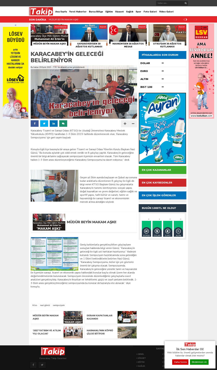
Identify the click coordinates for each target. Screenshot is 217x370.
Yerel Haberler (78, 11)
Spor (138, 11)
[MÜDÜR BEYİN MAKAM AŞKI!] (49, 27)
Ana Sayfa (61, 11)
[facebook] (35, 123)
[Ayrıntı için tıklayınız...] (201, 118)
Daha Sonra (180, 362)
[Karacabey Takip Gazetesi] (190, 345)
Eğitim (109, 11)
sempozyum (59, 305)
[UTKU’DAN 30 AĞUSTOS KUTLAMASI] (167, 27)
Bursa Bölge (96, 11)
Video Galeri (166, 11)
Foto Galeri (150, 11)
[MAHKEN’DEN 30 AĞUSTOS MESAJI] (128, 27)
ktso (35, 305)
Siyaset (119, 11)
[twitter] (44, 123)
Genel (141, 354)
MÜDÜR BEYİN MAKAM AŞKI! (63, 19)
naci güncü (45, 305)
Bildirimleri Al (199, 362)
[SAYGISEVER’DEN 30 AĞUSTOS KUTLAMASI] (89, 27)
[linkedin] (54, 123)
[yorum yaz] (63, 123)
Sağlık (129, 11)
